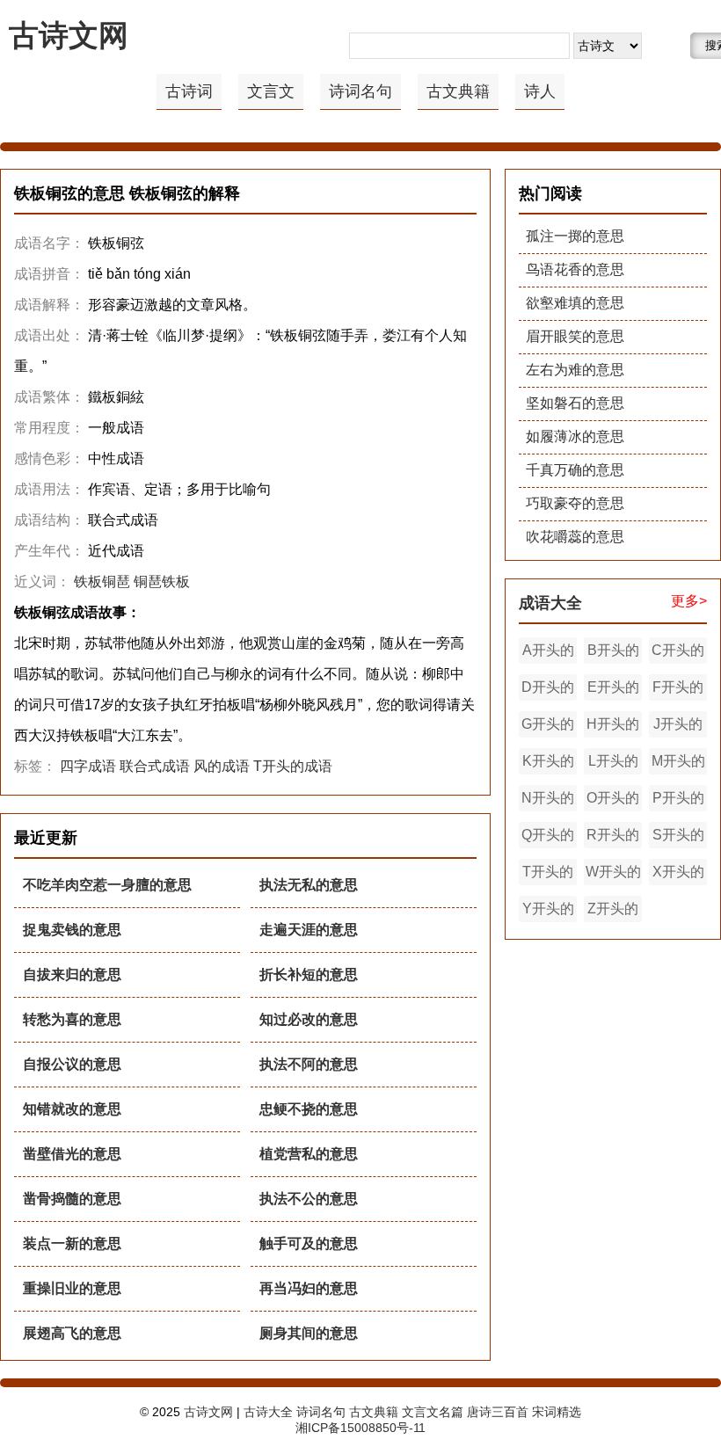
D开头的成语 (547, 690)
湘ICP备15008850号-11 (360, 1428)
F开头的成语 (677, 690)
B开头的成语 (613, 653)
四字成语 (88, 766)
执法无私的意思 (308, 884)
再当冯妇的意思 (308, 1288)
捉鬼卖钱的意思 (72, 929)
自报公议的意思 (72, 1064)
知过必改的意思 (308, 1019)
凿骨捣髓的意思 (72, 1198)
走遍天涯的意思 (308, 929)
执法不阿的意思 (308, 1064)
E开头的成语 (613, 690)
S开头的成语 (678, 837)
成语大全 (550, 603)
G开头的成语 (547, 727)
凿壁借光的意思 (72, 1153)
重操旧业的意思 (72, 1288)
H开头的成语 (612, 727)
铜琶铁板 (162, 581)
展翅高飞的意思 (72, 1333)
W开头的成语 (613, 874)
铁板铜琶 (102, 581)
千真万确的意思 (575, 469)
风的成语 (221, 766)
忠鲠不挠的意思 (308, 1108)
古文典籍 (458, 91)
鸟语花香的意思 (575, 269)
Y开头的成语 (548, 911)
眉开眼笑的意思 (575, 336)
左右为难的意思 (575, 369)
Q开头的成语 (547, 837)
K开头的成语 (548, 763)
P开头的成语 (678, 800)
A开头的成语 (548, 653)
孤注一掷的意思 (575, 236)
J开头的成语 (678, 727)
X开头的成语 (678, 874)
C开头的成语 (678, 653)
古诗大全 (268, 1412)
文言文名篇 (432, 1412)
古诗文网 (68, 35)
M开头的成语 (678, 763)
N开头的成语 (547, 800)
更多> (689, 600)
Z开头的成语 (612, 911)
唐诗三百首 (497, 1412)
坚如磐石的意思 (575, 403)
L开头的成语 (613, 763)
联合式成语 (155, 766)
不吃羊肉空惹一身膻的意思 (107, 884)
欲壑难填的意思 (575, 302)
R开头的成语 (612, 837)
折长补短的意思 (308, 974)
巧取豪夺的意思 (575, 503)
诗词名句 (360, 91)
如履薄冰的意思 (575, 436)
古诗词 (189, 91)
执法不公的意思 (308, 1198)
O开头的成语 (612, 800)
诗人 (540, 91)
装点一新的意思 (72, 1243)
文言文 (271, 91)
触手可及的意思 (308, 1243)
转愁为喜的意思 (72, 1019)
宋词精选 (556, 1412)
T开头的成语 (292, 766)
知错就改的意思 (72, 1108)
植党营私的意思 (308, 1153)
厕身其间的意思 (308, 1333)
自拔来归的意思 (72, 974)
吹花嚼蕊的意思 (575, 536)
